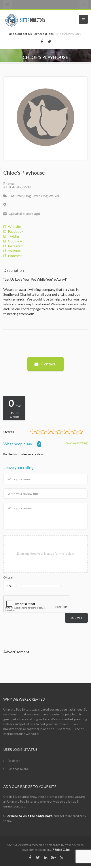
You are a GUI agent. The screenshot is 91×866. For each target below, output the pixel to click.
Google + (15, 241)
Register (14, 760)
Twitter (13, 236)
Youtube (14, 251)
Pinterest (15, 255)
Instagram (15, 246)
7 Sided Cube (61, 849)
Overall (8, 577)
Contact (48, 363)
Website (14, 226)
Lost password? (18, 769)
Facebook (15, 231)
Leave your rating (76, 443)
